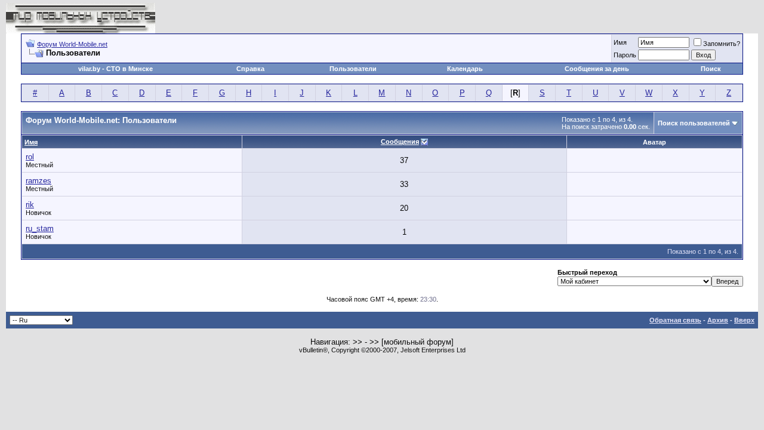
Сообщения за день (597, 68)
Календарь (465, 68)
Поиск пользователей (694, 123)
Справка (250, 68)
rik (30, 204)
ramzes (38, 180)
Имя (620, 42)
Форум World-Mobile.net (72, 44)
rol (30, 156)
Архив (717, 320)
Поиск (711, 68)
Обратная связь (675, 320)
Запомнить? (721, 43)
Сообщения (400, 141)
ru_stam (40, 228)
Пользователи (353, 68)
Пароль (625, 55)
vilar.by (89, 68)
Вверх (744, 320)
